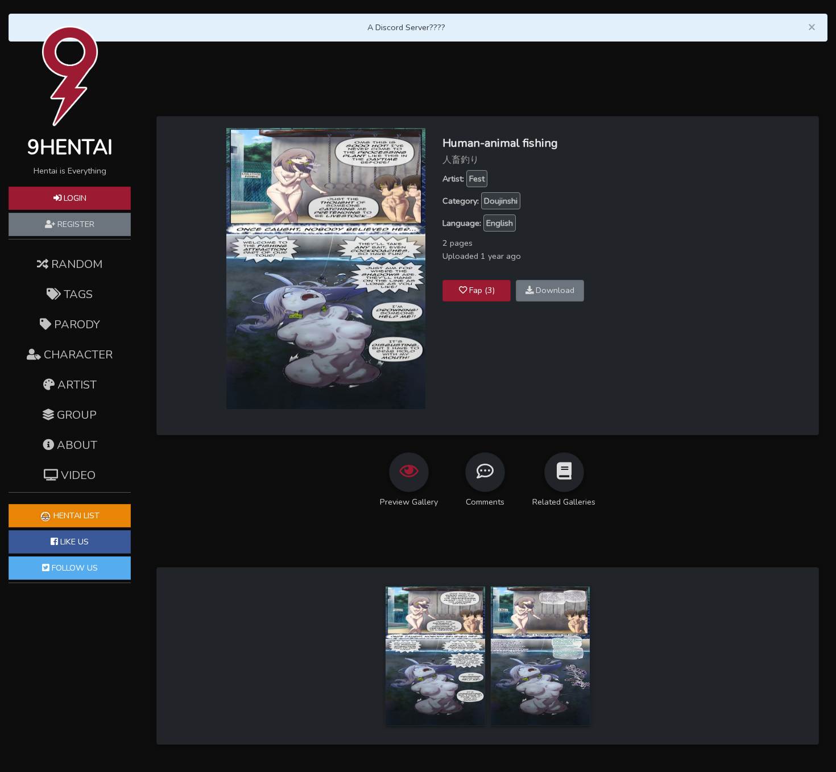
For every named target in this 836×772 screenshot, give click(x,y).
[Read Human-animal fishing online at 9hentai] (325, 268)
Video (77, 475)
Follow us (73, 567)
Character (77, 354)
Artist (76, 385)
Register (74, 224)
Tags (77, 294)
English (499, 223)
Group (75, 415)
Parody (75, 324)
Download (553, 290)
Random (75, 264)
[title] (435, 655)
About (75, 445)
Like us (73, 541)
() (482, 290)
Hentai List (75, 515)
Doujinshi (501, 201)
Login (73, 198)
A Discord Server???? (406, 27)
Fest (477, 178)
